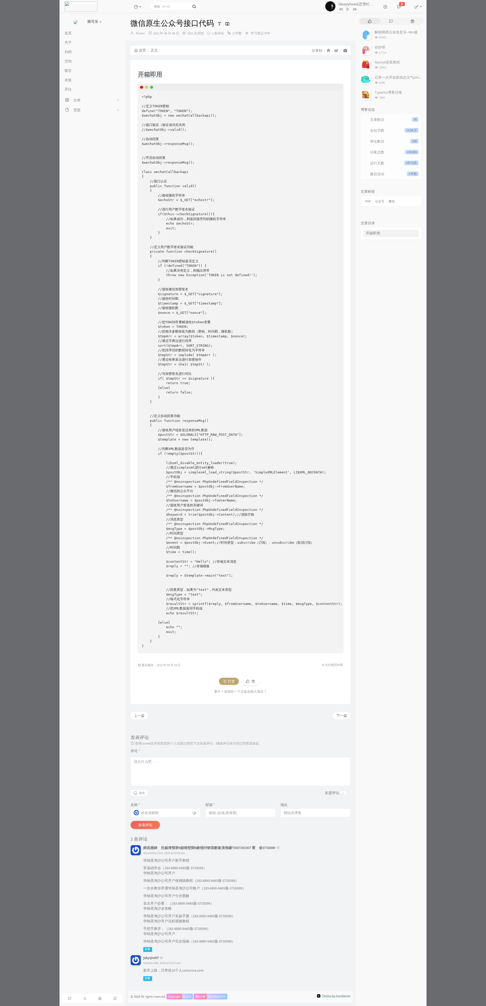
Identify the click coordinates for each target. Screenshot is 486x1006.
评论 (135, 751)
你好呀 (380, 47)
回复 (147, 949)
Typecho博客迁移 (388, 92)
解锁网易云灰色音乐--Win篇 (396, 32)
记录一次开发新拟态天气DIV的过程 (402, 77)
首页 (142, 50)
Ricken (140, 33)
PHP (267, 33)
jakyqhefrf (150, 957)
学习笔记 (257, 33)
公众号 (379, 201)
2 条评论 (218, 33)
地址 (284, 804)
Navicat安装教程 (387, 62)
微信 (392, 201)
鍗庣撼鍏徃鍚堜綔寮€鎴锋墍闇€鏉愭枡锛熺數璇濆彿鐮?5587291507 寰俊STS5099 (209, 847)
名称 (135, 804)
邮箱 (210, 804)
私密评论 (332, 793)
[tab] (369, 21)
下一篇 (341, 715)
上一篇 (139, 715)
